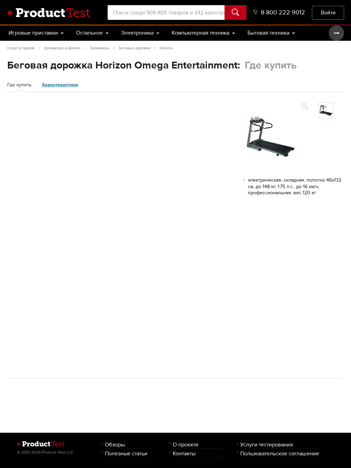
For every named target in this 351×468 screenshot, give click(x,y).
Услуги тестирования (266, 444)
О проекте (185, 444)
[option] (326, 110)
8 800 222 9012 (283, 12)
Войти (328, 12)
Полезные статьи (126, 453)
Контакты (184, 453)
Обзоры (115, 444)
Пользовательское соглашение (279, 453)
